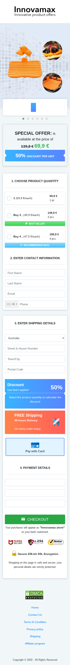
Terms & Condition (35, 622)
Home (35, 607)
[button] (23, 119)
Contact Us (35, 614)
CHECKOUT (37, 519)
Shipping (35, 636)
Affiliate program (35, 643)
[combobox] (11, 304)
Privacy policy (35, 629)
